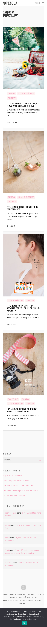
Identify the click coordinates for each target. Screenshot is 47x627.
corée (7, 537)
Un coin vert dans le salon (14, 495)
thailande (9, 562)
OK (24, 623)
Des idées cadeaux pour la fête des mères (21, 490)
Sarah (7, 525)
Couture (13, 399)
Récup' (12, 98)
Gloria (7, 550)
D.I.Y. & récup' (26, 93)
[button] (40, 2)
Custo (11, 93)
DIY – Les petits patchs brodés (16, 480)
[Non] (43, 617)
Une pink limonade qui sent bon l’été (18, 485)
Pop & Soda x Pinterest (13, 475)
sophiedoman (10, 513)
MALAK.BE (23, 603)
